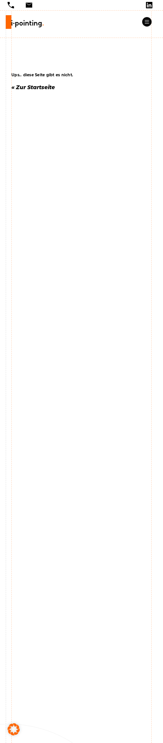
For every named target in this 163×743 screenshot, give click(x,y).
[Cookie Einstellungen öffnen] (14, 729)
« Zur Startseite (33, 87)
